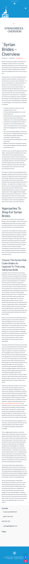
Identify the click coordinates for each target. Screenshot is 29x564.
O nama (16, 558)
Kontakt (21, 558)
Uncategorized (19, 58)
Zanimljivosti (10, 558)
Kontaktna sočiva (8, 557)
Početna (8, 556)
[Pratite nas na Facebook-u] (25, 557)
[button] (25, 8)
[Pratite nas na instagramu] (25, 561)
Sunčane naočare (17, 557)
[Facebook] (14, 3)
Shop (12, 556)
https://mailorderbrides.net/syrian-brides (11, 403)
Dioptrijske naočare (18, 556)
